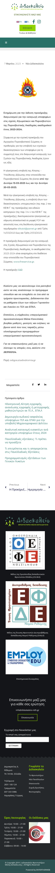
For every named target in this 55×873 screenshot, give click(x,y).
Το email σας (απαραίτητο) (18, 734)
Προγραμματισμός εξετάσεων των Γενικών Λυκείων (25, 459)
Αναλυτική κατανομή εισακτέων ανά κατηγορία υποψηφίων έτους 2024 (26, 431)
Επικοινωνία (27, 717)
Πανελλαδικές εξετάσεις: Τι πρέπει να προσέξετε (26, 440)
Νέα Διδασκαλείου (35, 63)
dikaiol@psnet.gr (27, 228)
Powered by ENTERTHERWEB (38, 870)
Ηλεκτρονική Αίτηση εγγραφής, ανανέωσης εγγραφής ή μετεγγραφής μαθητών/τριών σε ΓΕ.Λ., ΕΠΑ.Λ (27, 407)
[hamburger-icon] (6, 42)
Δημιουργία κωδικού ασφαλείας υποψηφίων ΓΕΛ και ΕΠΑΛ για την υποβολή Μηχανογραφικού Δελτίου (26, 420)
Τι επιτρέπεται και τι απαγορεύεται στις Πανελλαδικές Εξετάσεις (26, 450)
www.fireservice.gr (24, 261)
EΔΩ (20, 270)
